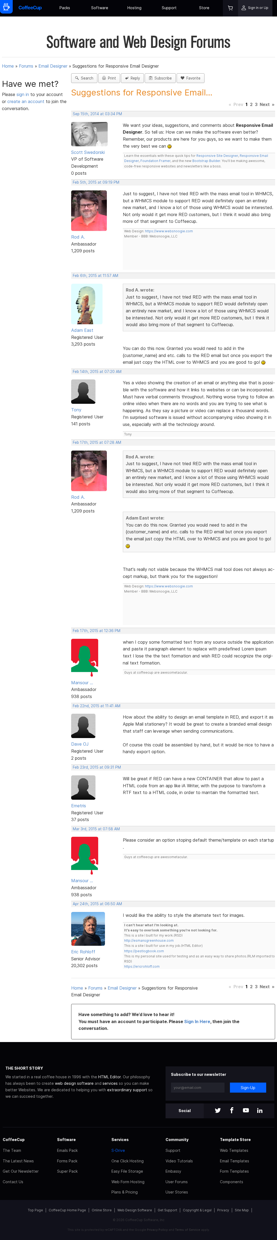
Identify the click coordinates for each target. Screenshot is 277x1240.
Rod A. (78, 237)
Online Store (102, 1210)
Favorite (192, 78)
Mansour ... (82, 682)
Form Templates (234, 1171)
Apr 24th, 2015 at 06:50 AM (97, 904)
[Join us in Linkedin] (260, 1111)
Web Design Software (134, 1210)
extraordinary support (127, 1089)
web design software (74, 1083)
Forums (26, 66)
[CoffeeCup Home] (30, 8)
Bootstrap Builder (206, 161)
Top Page (35, 1210)
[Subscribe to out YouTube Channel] (246, 1111)
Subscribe (162, 78)
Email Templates (234, 1161)
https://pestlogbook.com (144, 951)
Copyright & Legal (197, 1210)
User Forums (177, 1181)
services (110, 1083)
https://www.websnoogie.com (169, 231)
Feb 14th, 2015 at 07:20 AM (97, 371)
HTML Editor (109, 1076)
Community (177, 1139)
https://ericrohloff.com (142, 966)
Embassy (173, 1171)
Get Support (167, 1210)
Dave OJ (80, 744)
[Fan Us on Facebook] (231, 1111)
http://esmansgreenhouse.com (149, 940)
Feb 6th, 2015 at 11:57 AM (95, 275)
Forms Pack (67, 1161)
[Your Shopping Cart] (230, 8)
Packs (65, 7)
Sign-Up (248, 1087)
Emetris (78, 805)
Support (169, 7)
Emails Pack (67, 1150)
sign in (23, 94)
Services (120, 1139)
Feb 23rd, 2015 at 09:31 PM (97, 767)
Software (99, 7)
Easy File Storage (127, 1171)
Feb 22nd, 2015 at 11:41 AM (96, 706)
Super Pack (67, 1171)
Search (86, 78)
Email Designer (52, 66)
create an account (25, 101)
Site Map (242, 1210)
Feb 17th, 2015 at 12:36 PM (96, 631)
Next (265, 104)
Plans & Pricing (124, 1192)
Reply (134, 78)
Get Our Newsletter (21, 1171)
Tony (76, 409)
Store (204, 7)
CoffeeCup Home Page (67, 1210)
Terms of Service (187, 1230)
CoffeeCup (14, 1139)
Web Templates (234, 1150)
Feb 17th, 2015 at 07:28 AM (97, 442)
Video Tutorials (179, 1161)
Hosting (134, 7)
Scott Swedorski (88, 152)
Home (8, 66)
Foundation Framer (155, 161)
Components (231, 1181)
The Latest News (18, 1161)
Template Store (235, 1139)
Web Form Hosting (127, 1181)
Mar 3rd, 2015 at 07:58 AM (96, 829)
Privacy (223, 1210)
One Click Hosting (127, 1161)
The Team (12, 1150)
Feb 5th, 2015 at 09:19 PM (96, 182)
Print (111, 78)
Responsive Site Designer (217, 156)
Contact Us (13, 1181)
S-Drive (118, 1150)
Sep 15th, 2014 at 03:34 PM (97, 114)
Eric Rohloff (83, 951)
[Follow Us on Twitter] (217, 1111)
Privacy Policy (157, 1230)
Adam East (82, 330)
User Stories (177, 1192)
